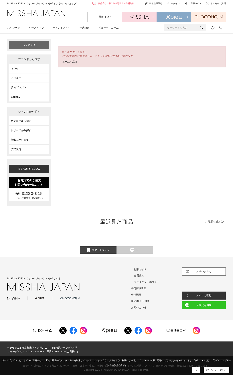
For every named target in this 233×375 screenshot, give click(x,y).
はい (196, 370)
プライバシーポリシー (217, 370)
